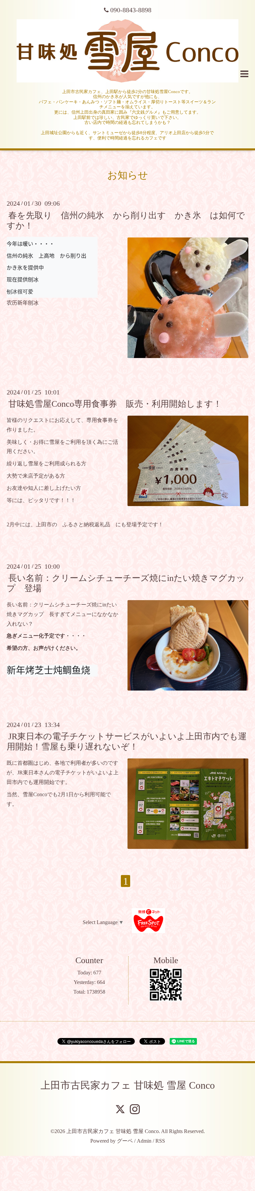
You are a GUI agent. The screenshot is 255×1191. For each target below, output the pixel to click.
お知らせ (127, 175)
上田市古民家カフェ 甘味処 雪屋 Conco (128, 1085)
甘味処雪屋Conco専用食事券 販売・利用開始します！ (115, 404)
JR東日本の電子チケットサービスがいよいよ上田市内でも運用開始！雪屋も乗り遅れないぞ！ (127, 741)
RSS (160, 1141)
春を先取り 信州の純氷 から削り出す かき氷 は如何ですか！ (126, 220)
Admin (144, 1141)
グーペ (125, 1141)
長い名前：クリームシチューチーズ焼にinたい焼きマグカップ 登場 (126, 583)
